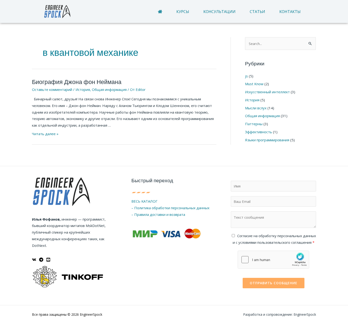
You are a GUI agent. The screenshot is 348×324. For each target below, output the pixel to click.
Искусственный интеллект (267, 91)
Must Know (254, 83)
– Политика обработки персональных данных (170, 207)
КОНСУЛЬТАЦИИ (219, 11)
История (83, 89)
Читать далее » (45, 133)
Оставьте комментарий (52, 89)
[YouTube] (48, 259)
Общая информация (109, 89)
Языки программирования (267, 140)
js (246, 76)
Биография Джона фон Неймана (76, 82)
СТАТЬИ (257, 11)
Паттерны (254, 123)
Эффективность (258, 131)
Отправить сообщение (273, 283)
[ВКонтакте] (34, 259)
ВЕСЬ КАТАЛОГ (144, 201)
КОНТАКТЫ (290, 11)
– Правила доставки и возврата (158, 214)
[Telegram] (41, 259)
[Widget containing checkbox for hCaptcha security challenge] (273, 260)
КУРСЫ (182, 11)
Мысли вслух (256, 108)
